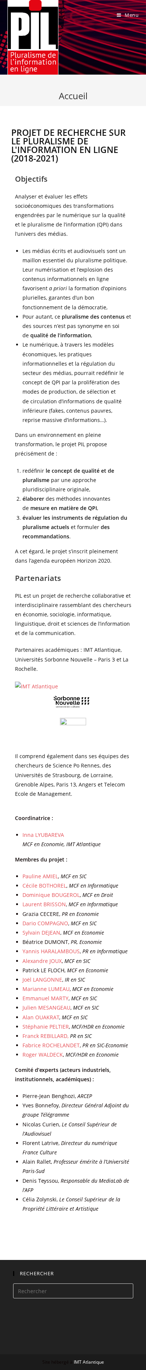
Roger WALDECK (42, 1054)
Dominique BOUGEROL (51, 894)
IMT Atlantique (89, 1362)
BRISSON (44, 904)
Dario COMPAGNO (45, 923)
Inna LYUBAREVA (43, 834)
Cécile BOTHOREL (44, 885)
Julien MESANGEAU (46, 1007)
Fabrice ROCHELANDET (51, 1045)
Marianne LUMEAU (46, 988)
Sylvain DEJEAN (41, 932)
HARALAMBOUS (51, 951)
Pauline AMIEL (40, 876)
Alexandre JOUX (42, 960)
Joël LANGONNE (42, 979)
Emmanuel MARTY (45, 998)
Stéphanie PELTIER (45, 1026)
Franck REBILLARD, (57, 1035)
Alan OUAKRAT (40, 1017)
